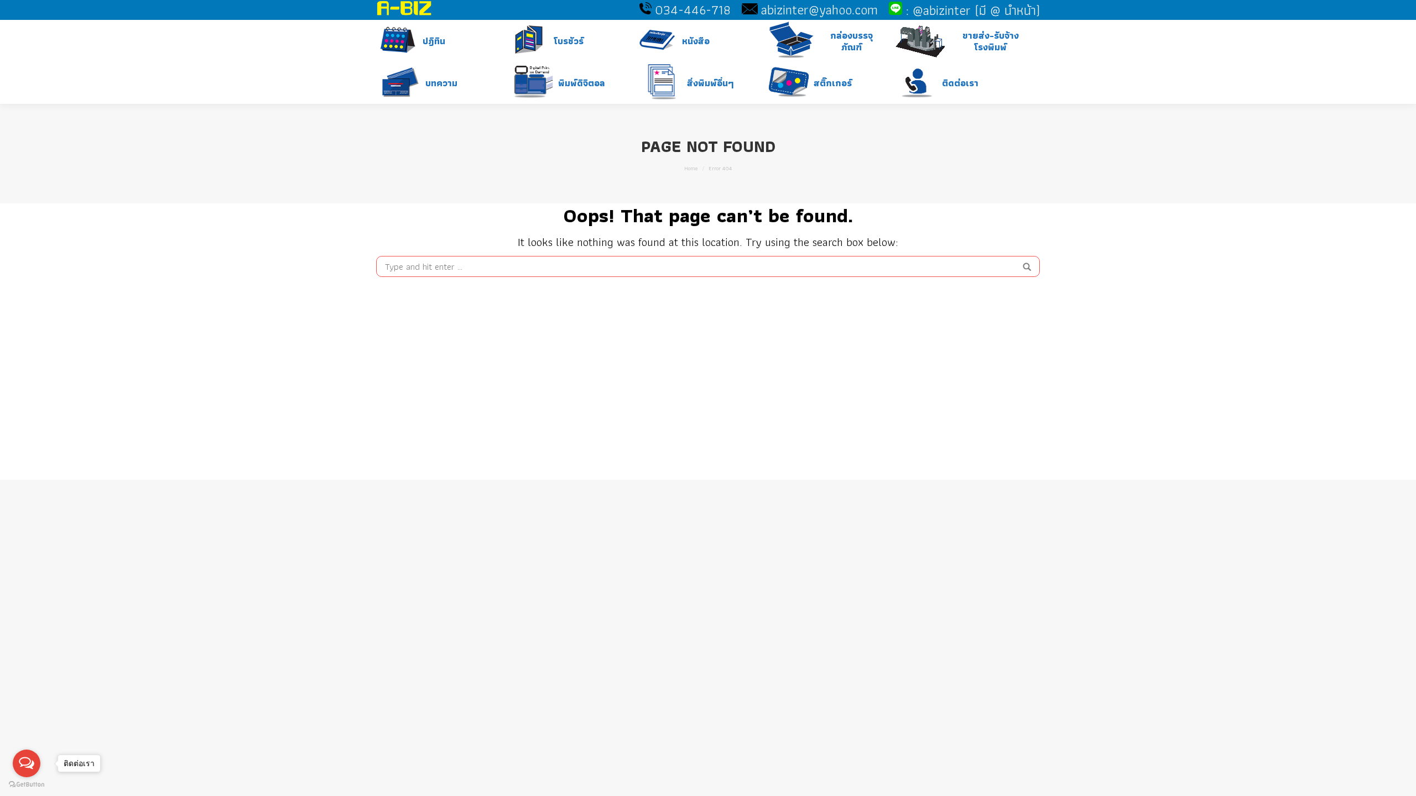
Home (690, 168)
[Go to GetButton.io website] (26, 784)
